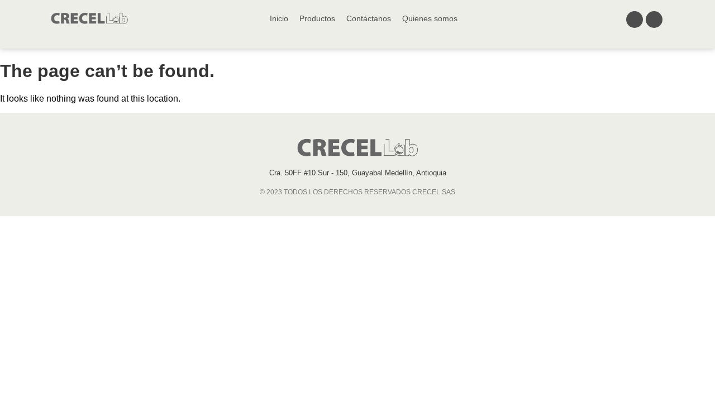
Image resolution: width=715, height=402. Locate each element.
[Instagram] (654, 19)
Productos (317, 18)
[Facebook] (634, 19)
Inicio (279, 18)
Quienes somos (429, 18)
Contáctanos (368, 18)
